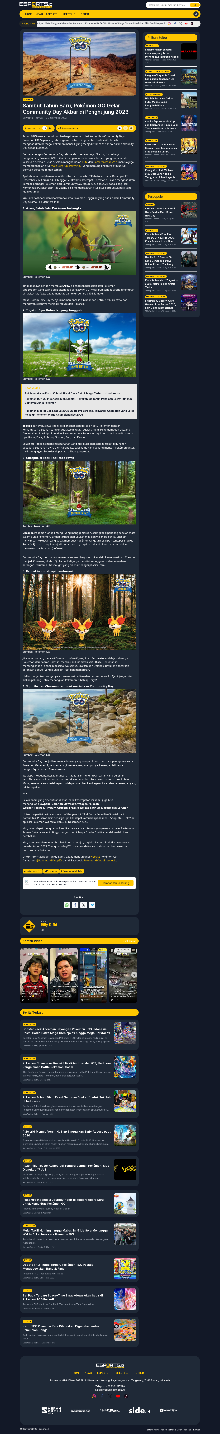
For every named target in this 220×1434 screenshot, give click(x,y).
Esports (52, 14)
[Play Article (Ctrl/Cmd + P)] (119, 128)
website (95, 856)
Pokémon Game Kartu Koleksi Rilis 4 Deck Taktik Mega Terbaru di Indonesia (72, 393)
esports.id (44, 1429)
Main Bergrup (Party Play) (66, 166)
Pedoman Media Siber (171, 1430)
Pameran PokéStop (105, 162)
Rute (85, 162)
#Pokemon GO (32, 871)
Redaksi (187, 1430)
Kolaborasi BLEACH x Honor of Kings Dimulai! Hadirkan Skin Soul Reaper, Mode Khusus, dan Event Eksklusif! (105, 23)
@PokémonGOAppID (49, 860)
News (39, 14)
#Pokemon (50, 871)
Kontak (196, 1430)
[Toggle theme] (196, 14)
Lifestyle (69, 14)
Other (85, 14)
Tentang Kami (152, 1430)
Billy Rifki (28, 118)
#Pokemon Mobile (71, 871)
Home (28, 14)
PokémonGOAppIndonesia (99, 860)
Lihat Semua (129, 940)
